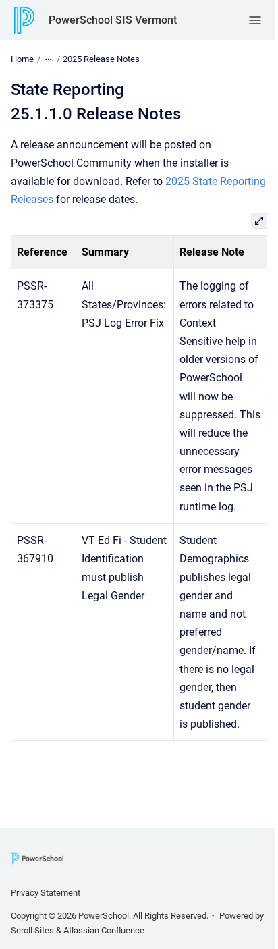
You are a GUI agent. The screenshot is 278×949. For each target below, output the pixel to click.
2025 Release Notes (101, 59)
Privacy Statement (45, 893)
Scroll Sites (32, 930)
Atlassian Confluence (103, 930)
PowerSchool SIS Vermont (113, 19)
